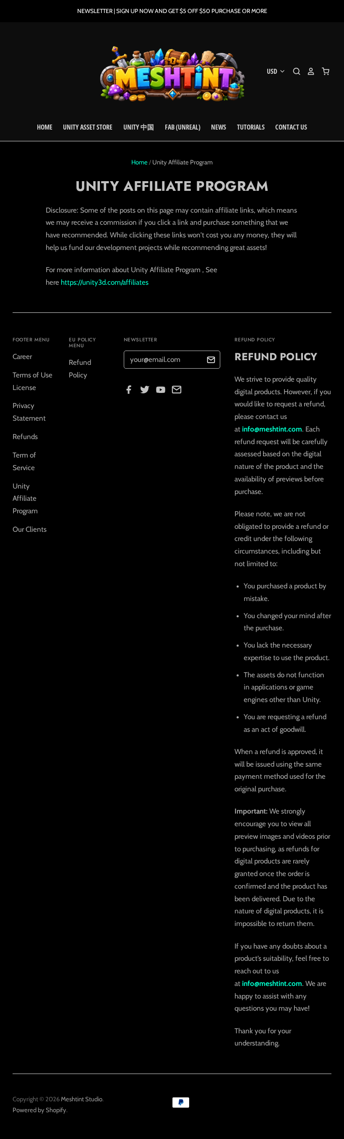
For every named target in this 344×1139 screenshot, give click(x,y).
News (218, 127)
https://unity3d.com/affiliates (105, 282)
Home (44, 127)
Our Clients (30, 529)
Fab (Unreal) (183, 127)
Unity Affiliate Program (25, 498)
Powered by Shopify (39, 1110)
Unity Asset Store (87, 127)
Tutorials (251, 127)
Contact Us (291, 127)
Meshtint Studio (81, 1099)
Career (22, 356)
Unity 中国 (138, 127)
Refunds (25, 436)
